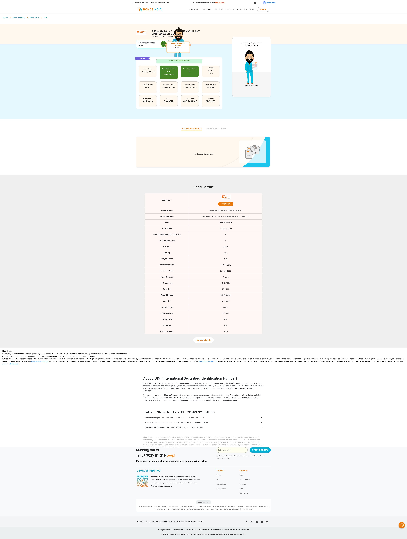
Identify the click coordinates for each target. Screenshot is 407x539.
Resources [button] (228, 9)
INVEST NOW (225, 204)
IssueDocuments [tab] (191, 128)
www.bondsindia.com (39, 361)
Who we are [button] (241, 9)
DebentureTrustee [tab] (216, 128)
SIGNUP (263, 9)
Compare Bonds (203, 340)
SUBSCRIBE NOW (260, 450)
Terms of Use (224, 459)
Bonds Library (206, 9)
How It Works (193, 9)
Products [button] (217, 9)
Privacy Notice (259, 456)
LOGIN (252, 9)
